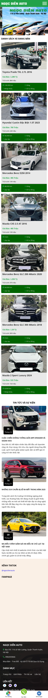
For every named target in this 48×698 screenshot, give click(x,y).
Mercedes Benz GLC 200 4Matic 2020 (22, 274)
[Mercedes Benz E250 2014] (24, 156)
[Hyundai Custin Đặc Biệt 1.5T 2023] (24, 106)
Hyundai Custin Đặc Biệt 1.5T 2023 (21, 122)
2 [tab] (25, 31)
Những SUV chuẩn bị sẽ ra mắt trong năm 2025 (23, 489)
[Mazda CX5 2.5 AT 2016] (24, 207)
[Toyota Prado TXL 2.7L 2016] (24, 55)
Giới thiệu (18, 674)
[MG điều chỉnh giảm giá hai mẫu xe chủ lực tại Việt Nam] (24, 524)
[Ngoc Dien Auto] (14, 3)
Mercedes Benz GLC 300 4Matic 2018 (22, 324)
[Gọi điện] (23, 692)
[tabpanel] (24, 21)
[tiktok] (14, 685)
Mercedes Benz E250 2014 (16, 173)
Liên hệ (38, 674)
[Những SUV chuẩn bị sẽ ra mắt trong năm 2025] (24, 469)
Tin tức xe (28, 674)
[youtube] (10, 685)
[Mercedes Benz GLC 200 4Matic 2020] (24, 257)
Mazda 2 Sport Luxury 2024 (17, 375)
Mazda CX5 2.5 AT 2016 (14, 223)
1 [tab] (23, 31)
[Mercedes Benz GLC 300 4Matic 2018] (24, 308)
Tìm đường (8, 696)
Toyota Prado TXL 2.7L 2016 (17, 71)
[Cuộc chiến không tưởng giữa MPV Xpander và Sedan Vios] (24, 418)
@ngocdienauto (8, 570)
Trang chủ (7, 674)
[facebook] (5, 685)
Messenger (39, 696)
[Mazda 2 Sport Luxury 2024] (24, 359)
